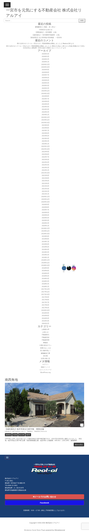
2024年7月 (45, 99)
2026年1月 (45, 62)
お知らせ (45, 332)
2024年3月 (45, 109)
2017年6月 (45, 305)
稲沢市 (28, 434)
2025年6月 (45, 77)
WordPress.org (45, 372)
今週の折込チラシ (45, 345)
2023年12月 (45, 117)
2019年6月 (45, 244)
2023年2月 (45, 141)
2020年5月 (45, 215)
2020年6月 (45, 212)
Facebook (44, 503)
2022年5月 (45, 159)
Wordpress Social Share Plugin (35, 530)
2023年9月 (45, 125)
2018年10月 (45, 265)
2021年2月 (45, 191)
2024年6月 (45, 101)
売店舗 (15, 434)
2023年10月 (45, 122)
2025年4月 (45, 83)
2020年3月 (45, 220)
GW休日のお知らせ (45, 29)
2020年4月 (45, 218)
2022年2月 (45, 167)
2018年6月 (45, 273)
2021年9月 (45, 175)
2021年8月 (45, 178)
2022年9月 (45, 151)
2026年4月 (45, 54)
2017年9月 (45, 297)
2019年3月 (45, 252)
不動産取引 (45, 335)
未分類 (45, 356)
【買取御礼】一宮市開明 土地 (45, 32)
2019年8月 (45, 239)
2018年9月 (45, 268)
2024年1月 (45, 114)
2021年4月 (45, 186)
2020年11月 (45, 199)
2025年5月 (45, 80)
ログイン (45, 364)
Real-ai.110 (44, 431)
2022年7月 (45, 157)
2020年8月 (45, 207)
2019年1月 (45, 257)
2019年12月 (45, 228)
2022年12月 (45, 146)
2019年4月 (45, 249)
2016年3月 (45, 321)
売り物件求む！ (45, 350)
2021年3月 (45, 189)
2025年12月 (45, 64)
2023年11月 (45, 120)
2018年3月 (45, 281)
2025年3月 (45, 85)
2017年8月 (45, 300)
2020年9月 (45, 204)
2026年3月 (45, 56)
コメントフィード (45, 370)
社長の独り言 (45, 358)
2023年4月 (45, 138)
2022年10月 (45, 149)
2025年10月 (45, 67)
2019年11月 (45, 231)
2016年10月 (45, 310)
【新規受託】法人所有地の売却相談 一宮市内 (46, 37)
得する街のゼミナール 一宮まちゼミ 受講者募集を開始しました (38, 43)
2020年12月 (45, 196)
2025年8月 (45, 72)
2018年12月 (45, 260)
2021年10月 (45, 173)
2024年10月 (45, 93)
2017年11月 (45, 292)
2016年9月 (45, 313)
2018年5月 (45, 276)
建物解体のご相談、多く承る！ (45, 27)
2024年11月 (45, 91)
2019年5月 (45, 247)
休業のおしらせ (45, 348)
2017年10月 (45, 294)
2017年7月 (45, 302)
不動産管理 (45, 340)
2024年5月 (45, 104)
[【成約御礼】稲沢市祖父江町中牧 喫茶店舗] (44, 426)
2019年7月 (45, 241)
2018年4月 (45, 278)
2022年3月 (45, 165)
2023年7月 (45, 130)
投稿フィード (45, 367)
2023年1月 (45, 144)
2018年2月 (45, 284)
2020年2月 (45, 223)
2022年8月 (45, 154)
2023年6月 (45, 133)
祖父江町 (21, 434)
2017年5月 (45, 308)
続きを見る (79, 444)
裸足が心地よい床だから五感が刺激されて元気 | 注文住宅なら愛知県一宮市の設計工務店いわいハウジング (54, 47)
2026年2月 (45, 59)
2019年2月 (45, 255)
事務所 (45, 343)
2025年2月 (45, 88)
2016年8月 (45, 315)
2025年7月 (45, 75)
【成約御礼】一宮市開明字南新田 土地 (45, 35)
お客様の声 (45, 329)
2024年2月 (45, 112)
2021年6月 (45, 181)
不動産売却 (45, 337)
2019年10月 (45, 233)
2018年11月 (45, 263)
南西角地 (8, 434)
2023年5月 (45, 136)
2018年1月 (45, 286)
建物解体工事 (45, 353)
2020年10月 (45, 202)
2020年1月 (45, 225)
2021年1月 (45, 194)
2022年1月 (45, 170)
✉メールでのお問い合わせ (44, 497)
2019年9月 (45, 236)
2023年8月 (45, 128)
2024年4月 (45, 107)
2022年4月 (45, 162)
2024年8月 (45, 96)
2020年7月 (45, 210)
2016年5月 (45, 318)
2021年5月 (45, 183)
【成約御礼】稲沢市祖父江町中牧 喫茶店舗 (24, 429)
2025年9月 (45, 69)
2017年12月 (45, 289)
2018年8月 (45, 270)
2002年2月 (45, 323)
